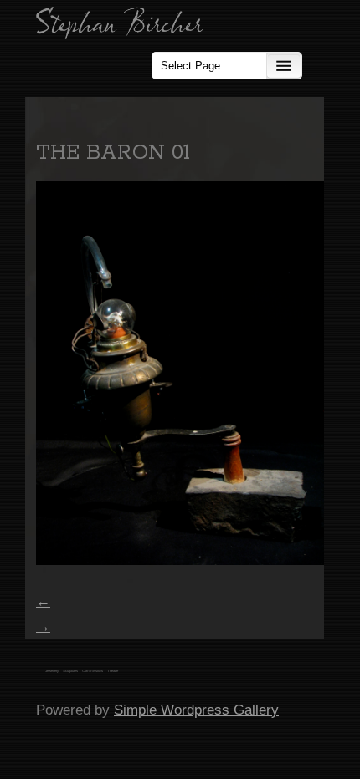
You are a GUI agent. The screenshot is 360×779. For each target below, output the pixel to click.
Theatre (112, 671)
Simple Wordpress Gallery (196, 710)
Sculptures (70, 671)
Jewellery (52, 671)
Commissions (92, 671)
